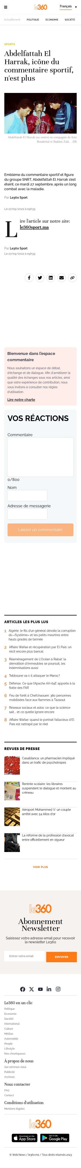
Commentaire (20, 434)
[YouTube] (40, 989)
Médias (8, 1033)
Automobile (11, 1038)
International (11, 1023)
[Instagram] (58, 989)
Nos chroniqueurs (14, 1053)
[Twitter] (31, 989)
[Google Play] (54, 1137)
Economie (52, 19)
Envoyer (61, 957)
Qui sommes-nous (15, 1067)
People (8, 1043)
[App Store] (25, 1137)
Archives (9, 1077)
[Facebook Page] (22, 989)
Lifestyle (9, 1048)
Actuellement (12, 19)
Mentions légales (14, 1108)
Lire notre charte (21, 400)
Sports (9, 44)
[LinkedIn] (49, 989)
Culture (8, 1028)
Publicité (9, 1072)
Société (70, 19)
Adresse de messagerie (29, 506)
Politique (33, 19)
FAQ (6, 1090)
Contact (9, 1095)
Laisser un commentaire (40, 529)
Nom (12, 487)
